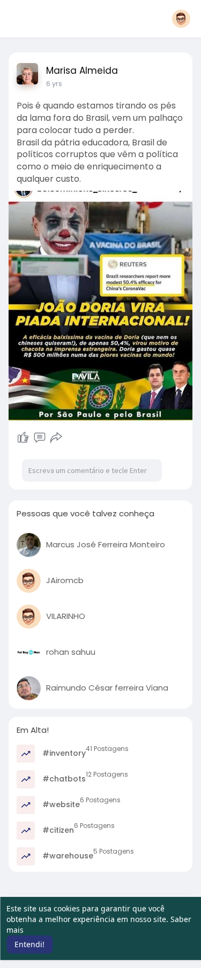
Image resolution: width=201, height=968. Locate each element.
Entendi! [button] (29, 944)
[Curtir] (23, 438)
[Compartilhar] (56, 438)
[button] (181, 18)
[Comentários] (40, 438)
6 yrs (54, 84)
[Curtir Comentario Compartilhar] (40, 438)
